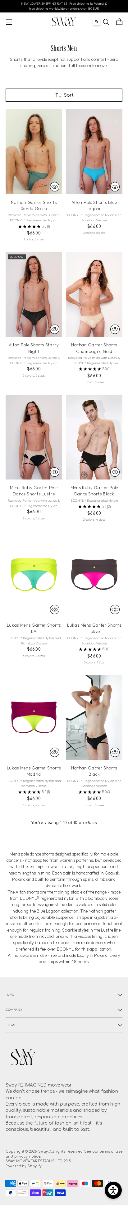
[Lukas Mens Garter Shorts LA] (34, 574)
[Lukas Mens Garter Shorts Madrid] (34, 717)
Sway (43, 1151)
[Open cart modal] (119, 21)
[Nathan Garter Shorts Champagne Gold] (94, 294)
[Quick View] (54, 186)
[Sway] (64, 21)
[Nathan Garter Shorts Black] (94, 717)
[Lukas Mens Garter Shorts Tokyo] (94, 574)
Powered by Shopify (24, 1166)
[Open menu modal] (8, 21)
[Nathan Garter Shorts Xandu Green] (34, 151)
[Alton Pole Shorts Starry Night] (34, 294)
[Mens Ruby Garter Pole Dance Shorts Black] (94, 437)
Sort (69, 95)
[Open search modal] (105, 21)
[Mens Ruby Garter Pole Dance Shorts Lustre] (34, 437)
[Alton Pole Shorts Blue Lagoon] (94, 151)
